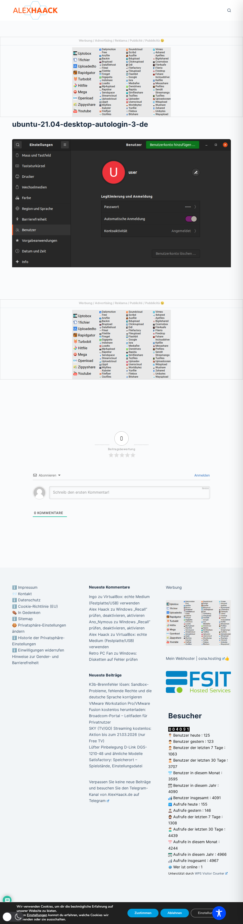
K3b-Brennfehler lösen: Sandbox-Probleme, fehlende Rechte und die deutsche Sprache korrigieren (120, 690)
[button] (13, 917)
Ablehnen (175, 913)
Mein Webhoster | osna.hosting (193, 658)
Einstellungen (37, 915)
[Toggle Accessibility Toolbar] (219, 913)
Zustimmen (143, 913)
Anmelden (201, 475)
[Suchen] (229, 10)
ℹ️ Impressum (24, 587)
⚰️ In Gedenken (26, 612)
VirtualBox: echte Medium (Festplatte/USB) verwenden (118, 640)
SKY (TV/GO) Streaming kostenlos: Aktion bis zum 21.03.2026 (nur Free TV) (120, 734)
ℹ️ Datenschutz (26, 600)
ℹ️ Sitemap (22, 618)
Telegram (97, 800)
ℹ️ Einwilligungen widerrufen (38, 650)
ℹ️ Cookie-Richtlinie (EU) (35, 606)
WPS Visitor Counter (209, 873)
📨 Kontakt (22, 593)
